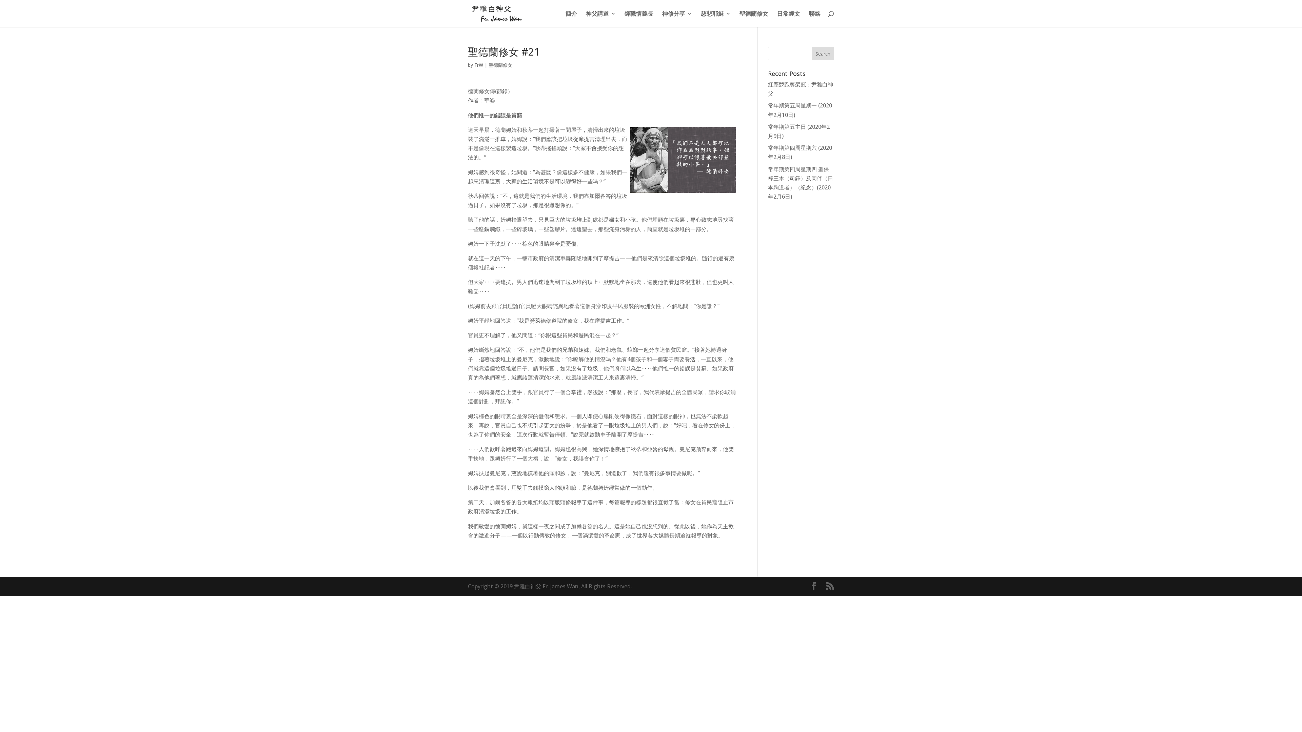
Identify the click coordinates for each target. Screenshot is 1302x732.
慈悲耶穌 (712, 14)
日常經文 (788, 14)
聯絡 (815, 14)
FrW (478, 65)
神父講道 (597, 14)
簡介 (571, 14)
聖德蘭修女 (753, 14)
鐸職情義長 (639, 14)
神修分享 (673, 14)
